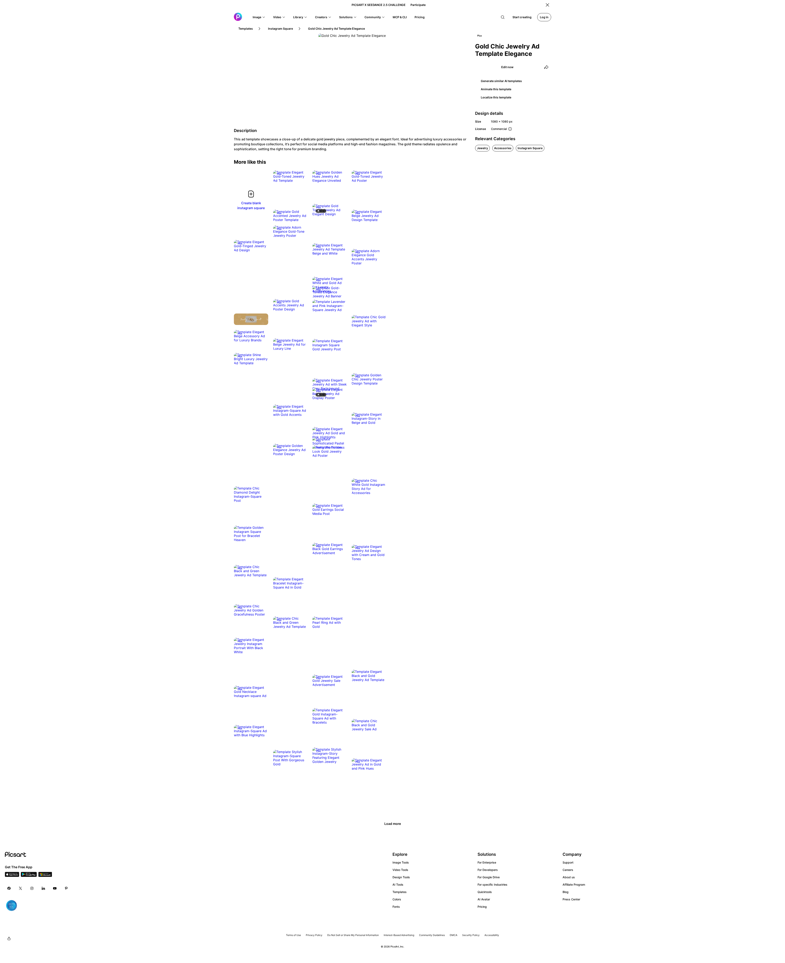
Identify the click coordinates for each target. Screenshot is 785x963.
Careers (568, 870)
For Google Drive (489, 877)
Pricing (482, 906)
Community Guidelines (432, 935)
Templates (399, 892)
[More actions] (301, 176)
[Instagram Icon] (32, 888)
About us (569, 877)
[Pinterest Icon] (66, 888)
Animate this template (496, 89)
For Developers (488, 870)
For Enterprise (487, 862)
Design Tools (401, 877)
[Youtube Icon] (55, 888)
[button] (259, 17)
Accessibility (491, 935)
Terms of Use (293, 935)
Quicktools (485, 892)
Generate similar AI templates (501, 81)
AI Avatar (484, 899)
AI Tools (397, 884)
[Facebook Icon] (9, 888)
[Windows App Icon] (45, 876)
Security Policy (471, 935)
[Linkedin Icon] (43, 888)
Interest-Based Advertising (399, 935)
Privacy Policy (314, 935)
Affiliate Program (574, 884)
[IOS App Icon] (12, 876)
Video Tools (400, 870)
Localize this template (496, 97)
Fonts (396, 906)
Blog (566, 892)
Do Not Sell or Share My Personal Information (353, 935)
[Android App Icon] (29, 876)
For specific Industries (492, 884)
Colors (396, 899)
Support (568, 862)
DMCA (453, 935)
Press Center (571, 899)
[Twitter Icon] (20, 888)
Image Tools (400, 862)
